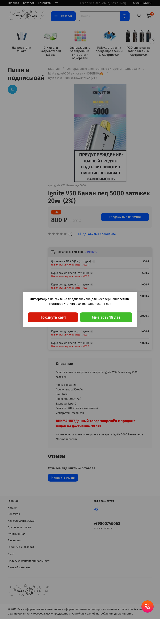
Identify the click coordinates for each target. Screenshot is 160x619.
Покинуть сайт (53, 317)
